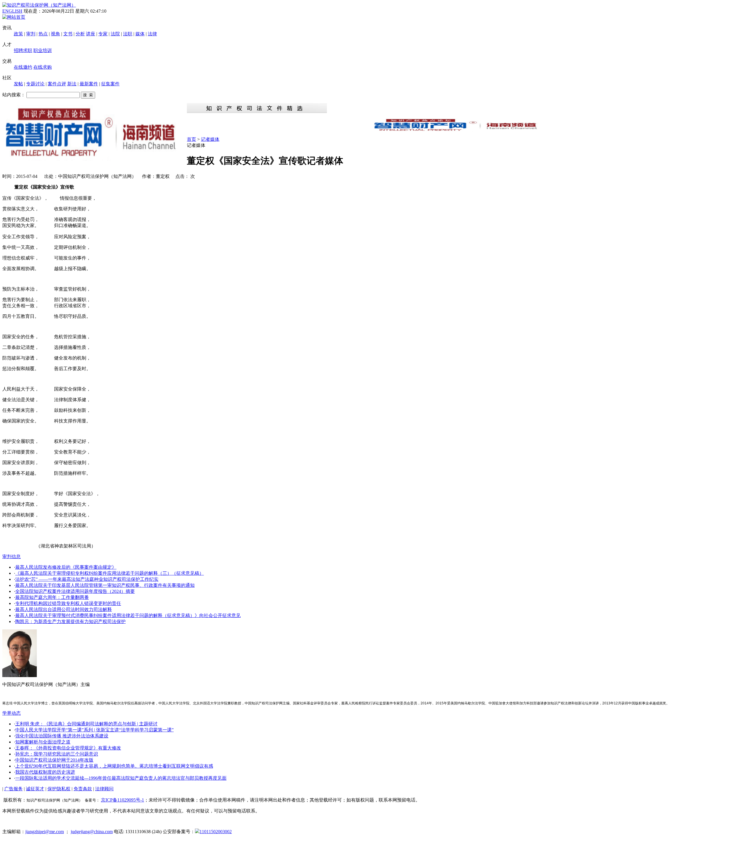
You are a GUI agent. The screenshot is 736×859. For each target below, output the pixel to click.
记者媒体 (210, 139)
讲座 (90, 33)
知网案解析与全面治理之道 (42, 741)
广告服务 (13, 788)
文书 (67, 33)
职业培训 (42, 50)
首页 (191, 139)
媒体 (140, 33)
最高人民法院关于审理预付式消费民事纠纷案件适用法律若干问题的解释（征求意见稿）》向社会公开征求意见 (128, 615)
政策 (18, 33)
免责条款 (83, 788)
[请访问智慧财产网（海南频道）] (460, 130)
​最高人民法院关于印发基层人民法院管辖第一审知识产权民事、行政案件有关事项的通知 (105, 585)
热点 (43, 33)
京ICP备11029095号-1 (122, 799)
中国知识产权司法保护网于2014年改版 (54, 760)
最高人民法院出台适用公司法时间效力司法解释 (63, 609)
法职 (127, 33)
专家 (103, 33)
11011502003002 (216, 831)
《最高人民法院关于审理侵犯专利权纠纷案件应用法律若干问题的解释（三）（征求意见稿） (109, 573)
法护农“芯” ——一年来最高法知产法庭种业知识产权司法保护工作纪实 (86, 579)
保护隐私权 (58, 788)
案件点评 (57, 83)
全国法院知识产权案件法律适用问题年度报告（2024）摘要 (75, 591)
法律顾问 (104, 788)
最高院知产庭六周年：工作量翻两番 (52, 597)
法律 (152, 33)
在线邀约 (23, 67)
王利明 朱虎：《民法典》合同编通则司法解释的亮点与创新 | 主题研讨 (86, 723)
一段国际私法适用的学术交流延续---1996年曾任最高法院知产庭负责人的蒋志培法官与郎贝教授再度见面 (121, 778)
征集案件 (110, 83)
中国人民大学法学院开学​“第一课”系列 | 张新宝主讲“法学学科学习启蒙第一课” (94, 729)
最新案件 (89, 83)
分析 (80, 33)
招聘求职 (23, 50)
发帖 (18, 83)
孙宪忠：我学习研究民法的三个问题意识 (56, 754)
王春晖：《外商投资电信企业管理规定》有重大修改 (68, 747)
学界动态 (11, 713)
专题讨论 (35, 83)
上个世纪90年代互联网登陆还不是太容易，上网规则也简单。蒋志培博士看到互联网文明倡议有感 (114, 766)
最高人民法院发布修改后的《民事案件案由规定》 (65, 567)
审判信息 (11, 556)
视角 (55, 33)
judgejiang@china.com (92, 831)
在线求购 (42, 67)
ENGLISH (12, 11)
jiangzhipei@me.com (44, 831)
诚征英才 (35, 788)
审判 (30, 33)
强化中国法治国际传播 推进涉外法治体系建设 (61, 735)
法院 (115, 33)
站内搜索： (13, 94)
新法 (71, 83)
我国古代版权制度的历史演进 (45, 772)
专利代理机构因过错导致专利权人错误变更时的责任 (68, 603)
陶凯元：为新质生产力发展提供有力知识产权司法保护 (70, 621)
